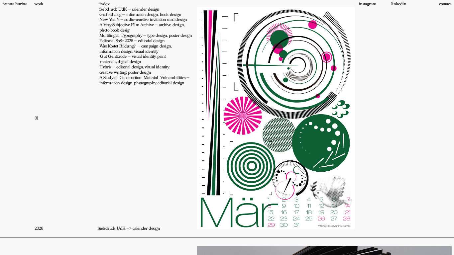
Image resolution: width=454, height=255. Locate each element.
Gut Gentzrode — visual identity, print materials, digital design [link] (133, 59)
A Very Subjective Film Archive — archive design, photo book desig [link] (142, 27)
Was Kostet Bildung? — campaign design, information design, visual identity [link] (135, 48)
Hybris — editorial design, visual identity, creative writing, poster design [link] (134, 69)
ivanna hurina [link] (14, 4)
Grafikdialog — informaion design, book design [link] (140, 14)
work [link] (39, 4)
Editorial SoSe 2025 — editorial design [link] (132, 40)
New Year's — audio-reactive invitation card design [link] (143, 19)
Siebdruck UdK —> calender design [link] (129, 228)
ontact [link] (446, 4)
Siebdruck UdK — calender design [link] (129, 9)
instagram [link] (367, 4)
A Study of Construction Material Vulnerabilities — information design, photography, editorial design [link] (144, 80)
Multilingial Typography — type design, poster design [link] (145, 35)
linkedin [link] (398, 4)
